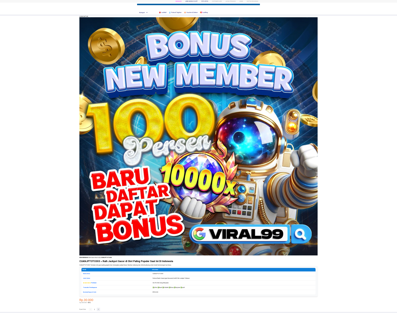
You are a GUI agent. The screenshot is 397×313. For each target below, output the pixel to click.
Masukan (179, 1)
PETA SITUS (204, 1)
